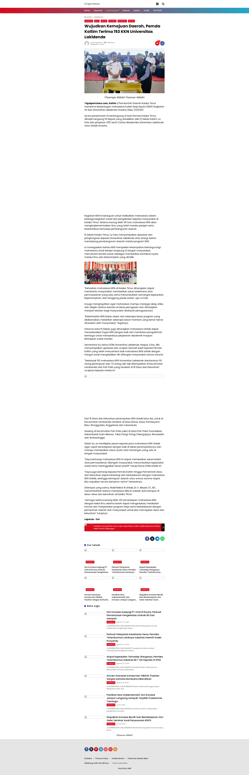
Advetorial (88, 21)
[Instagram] (106, 749)
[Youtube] (110, 749)
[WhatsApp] (162, 538)
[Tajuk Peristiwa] (92, 3)
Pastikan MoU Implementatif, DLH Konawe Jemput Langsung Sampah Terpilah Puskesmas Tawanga (124, 597)
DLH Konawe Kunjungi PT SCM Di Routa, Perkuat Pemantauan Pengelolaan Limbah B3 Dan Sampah (96, 570)
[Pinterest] (96, 749)
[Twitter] (152, 538)
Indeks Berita (118, 758)
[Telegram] (157, 538)
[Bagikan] (162, 43)
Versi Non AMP (124, 768)
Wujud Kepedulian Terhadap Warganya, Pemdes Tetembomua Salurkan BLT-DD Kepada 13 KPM (151, 570)
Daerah (104, 21)
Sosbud (131, 21)
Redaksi (88, 758)
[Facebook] (147, 538)
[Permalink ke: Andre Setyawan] (87, 43)
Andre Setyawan (96, 42)
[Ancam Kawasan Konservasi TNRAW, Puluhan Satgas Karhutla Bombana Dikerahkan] (97, 584)
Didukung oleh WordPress (96, 763)
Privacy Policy (101, 758)
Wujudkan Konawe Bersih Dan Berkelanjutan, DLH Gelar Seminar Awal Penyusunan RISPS (151, 597)
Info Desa (112, 21)
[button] (157, 3)
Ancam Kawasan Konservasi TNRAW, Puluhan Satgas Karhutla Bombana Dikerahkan (96, 597)
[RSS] (115, 749)
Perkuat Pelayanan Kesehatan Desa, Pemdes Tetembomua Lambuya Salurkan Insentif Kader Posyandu (124, 570)
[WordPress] (101, 749)
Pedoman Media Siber (138, 758)
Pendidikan (122, 21)
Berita (97, 21)
